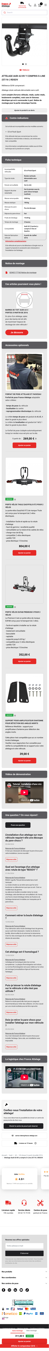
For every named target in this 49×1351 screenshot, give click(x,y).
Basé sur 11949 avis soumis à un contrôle (19, 1183)
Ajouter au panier (24, 445)
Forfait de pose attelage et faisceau (23, 394)
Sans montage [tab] (17, 1331)
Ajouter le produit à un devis (24, 110)
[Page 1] (23, 64)
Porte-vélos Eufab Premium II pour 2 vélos (22, 613)
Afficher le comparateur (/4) (23, 1346)
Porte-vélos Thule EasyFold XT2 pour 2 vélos (24, 505)
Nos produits (7, 1272)
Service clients (24, 1210)
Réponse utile (11, 859)
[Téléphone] (30, 5)
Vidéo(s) (25, 70)
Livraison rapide (8, 1210)
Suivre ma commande (22, 6)
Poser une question (18, 825)
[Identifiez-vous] (35, 5)
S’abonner (24, 1253)
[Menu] (45, 5)
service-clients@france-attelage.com (26, 1135)
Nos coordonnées (9, 1277)
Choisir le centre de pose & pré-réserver (23, 1126)
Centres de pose (40, 1210)
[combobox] (24, 12)
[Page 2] (26, 64)
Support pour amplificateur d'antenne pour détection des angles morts (24, 721)
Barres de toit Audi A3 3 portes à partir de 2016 (16, 311)
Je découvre (17, 332)
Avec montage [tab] (31, 1330)
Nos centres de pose (10, 1283)
